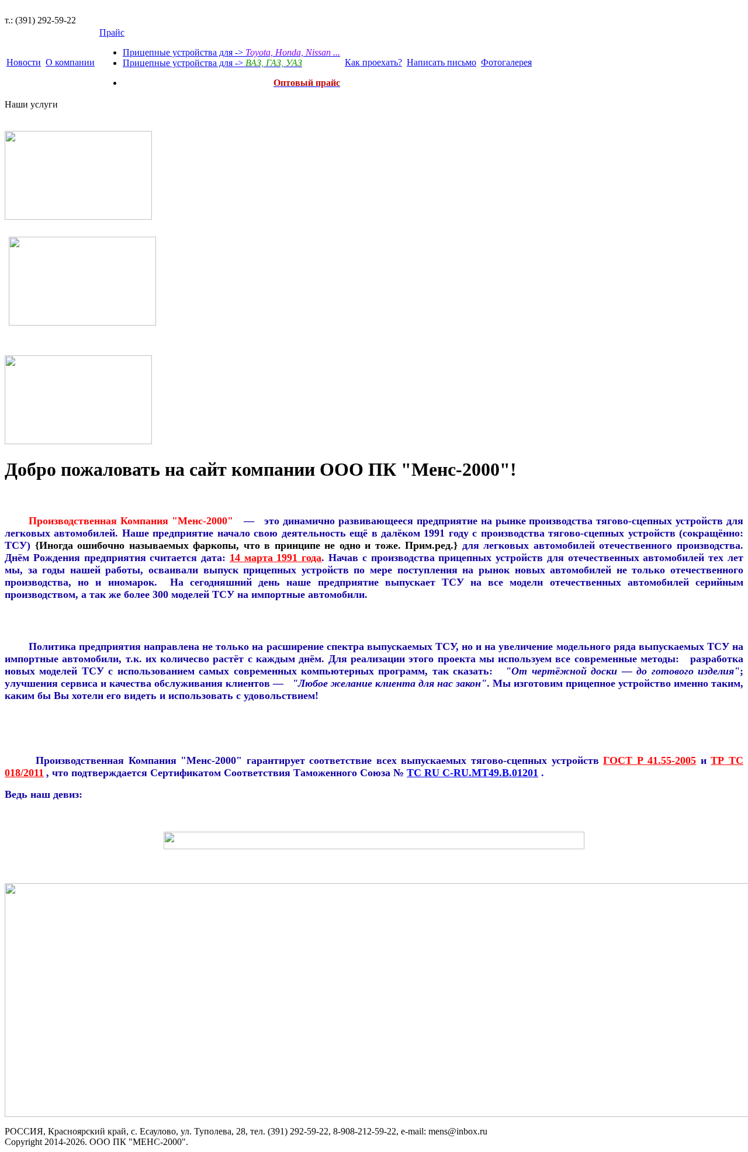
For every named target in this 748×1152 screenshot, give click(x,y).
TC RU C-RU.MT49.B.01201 (472, 773)
